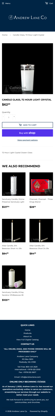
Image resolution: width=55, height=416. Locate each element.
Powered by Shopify (39, 411)
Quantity (6, 112)
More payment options (27, 140)
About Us (27, 336)
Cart (51, 3)
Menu (7, 3)
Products (28, 333)
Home (4, 35)
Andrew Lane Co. (19, 411)
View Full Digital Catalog (27, 340)
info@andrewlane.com (31, 377)
